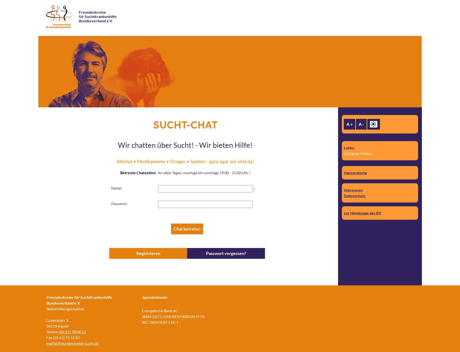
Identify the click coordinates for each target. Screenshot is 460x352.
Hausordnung (355, 172)
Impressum (353, 190)
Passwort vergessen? (226, 253)
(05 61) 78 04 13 (72, 331)
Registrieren (148, 253)
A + (349, 124)
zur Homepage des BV (362, 213)
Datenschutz (355, 195)
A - (361, 124)
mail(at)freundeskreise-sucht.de (72, 343)
